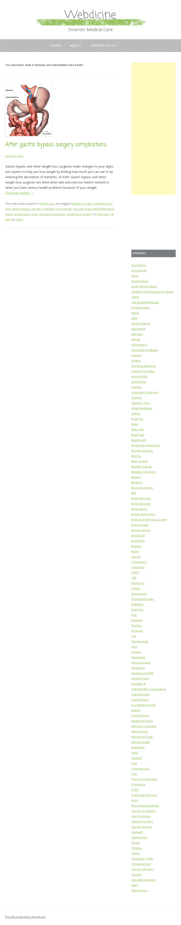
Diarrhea (137, 610)
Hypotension (140, 700)
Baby (134, 424)
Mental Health (140, 742)
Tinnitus (136, 848)
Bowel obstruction (143, 514)
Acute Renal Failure (144, 286)
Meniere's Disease (143, 726)
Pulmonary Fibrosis (144, 795)
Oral (134, 763)
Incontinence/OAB (143, 705)
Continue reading (19, 193)
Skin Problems (141, 816)
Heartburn (138, 668)
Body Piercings (141, 498)
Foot (134, 647)
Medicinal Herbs (142, 721)
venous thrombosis (52, 214)
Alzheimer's (139, 345)
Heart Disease (141, 662)
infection (49, 209)
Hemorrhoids (140, 678)
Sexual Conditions (143, 811)
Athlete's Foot (140, 403)
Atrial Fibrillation (142, 408)
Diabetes (137, 604)
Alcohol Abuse (140, 323)
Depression (139, 594)
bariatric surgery (82, 204)
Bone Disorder (141, 504)
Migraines (138, 747)
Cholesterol (139, 562)
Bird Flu (136, 456)
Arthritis (136, 387)
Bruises (136, 546)
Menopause (139, 731)
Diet (134, 615)
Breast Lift (138, 535)
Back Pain (137, 435)
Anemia (136, 355)
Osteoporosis (140, 768)
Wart (134, 885)
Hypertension (140, 694)
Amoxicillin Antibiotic (144, 350)
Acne (134, 276)
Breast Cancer (140, 530)
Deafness (138, 583)
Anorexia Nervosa (143, 366)
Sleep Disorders (142, 821)
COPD (135, 572)
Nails (134, 753)
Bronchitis (138, 541)
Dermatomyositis (142, 599)
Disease (136, 620)
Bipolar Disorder (142, 451)
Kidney (136, 710)
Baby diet (137, 429)
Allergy (135, 339)
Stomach (137, 832)
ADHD (135, 297)
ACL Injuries (139, 270)
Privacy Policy (104, 45)
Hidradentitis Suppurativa (148, 689)
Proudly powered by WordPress (25, 917)
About (75, 45)
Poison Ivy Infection (144, 779)
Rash (134, 800)
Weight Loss (47, 204)
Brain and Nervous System (149, 519)
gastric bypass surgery (27, 209)
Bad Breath (138, 440)
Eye (133, 636)
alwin (19, 219)
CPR (134, 578)
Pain (134, 774)
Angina (136, 360)
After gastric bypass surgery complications (56, 145)
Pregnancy (138, 784)
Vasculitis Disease (143, 880)
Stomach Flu (139, 837)
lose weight (64, 209)
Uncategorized (141, 864)
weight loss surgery (79, 214)
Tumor (135, 853)
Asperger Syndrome (144, 392)
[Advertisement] (153, 128)
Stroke (135, 843)
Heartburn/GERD (142, 673)
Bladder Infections (143, 472)
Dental (135, 588)
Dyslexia (137, 631)
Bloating (136, 482)
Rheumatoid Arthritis (145, 806)
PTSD (134, 790)
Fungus (136, 652)
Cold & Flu (137, 567)
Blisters (136, 477)
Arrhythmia (138, 382)
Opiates (136, 758)
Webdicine (90, 15)
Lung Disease (140, 715)
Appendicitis (139, 376)
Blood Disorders (142, 488)
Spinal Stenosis (141, 827)
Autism (135, 413)
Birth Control (139, 461)
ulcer (34, 214)
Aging (135, 313)
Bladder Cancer (141, 466)
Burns (135, 551)
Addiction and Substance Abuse (152, 292)
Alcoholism (138, 329)
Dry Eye (136, 625)
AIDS (134, 318)
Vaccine (136, 874)
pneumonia (22, 214)
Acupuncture (139, 281)
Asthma (136, 398)
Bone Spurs (139, 509)
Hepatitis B (138, 684)
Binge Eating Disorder (145, 445)
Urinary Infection (142, 869)
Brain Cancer (140, 525)
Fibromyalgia (139, 641)
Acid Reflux (138, 265)
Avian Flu (137, 419)
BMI (133, 493)
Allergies (137, 334)
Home (56, 45)
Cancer (136, 557)
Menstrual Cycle (142, 737)
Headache (138, 657)
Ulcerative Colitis (142, 859)
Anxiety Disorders (143, 371)
